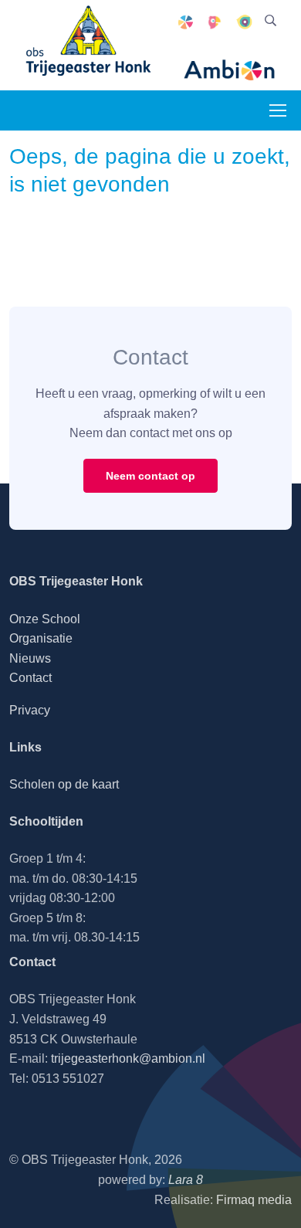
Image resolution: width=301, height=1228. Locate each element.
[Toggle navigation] (277, 110)
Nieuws (30, 658)
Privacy (29, 710)
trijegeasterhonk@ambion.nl (128, 1058)
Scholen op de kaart (64, 784)
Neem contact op (150, 476)
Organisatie (41, 638)
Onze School (44, 619)
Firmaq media (254, 1199)
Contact (30, 677)
